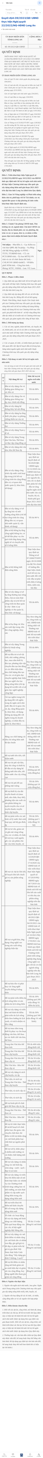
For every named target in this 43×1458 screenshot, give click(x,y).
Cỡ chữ (32, 9)
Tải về (27, 9)
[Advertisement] (21, 1375)
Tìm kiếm (8, 9)
